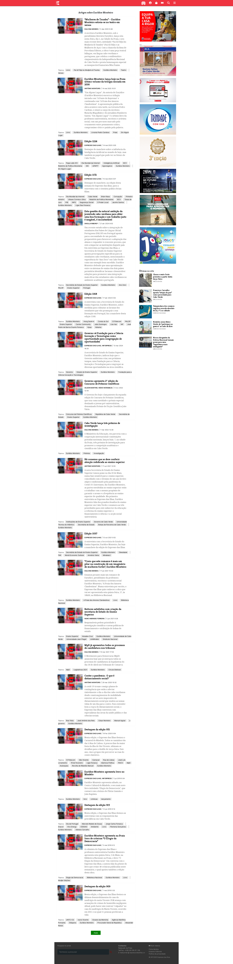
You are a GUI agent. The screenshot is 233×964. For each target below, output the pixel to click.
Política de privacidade (157, 954)
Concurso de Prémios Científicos (79, 414)
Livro (68, 70)
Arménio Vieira (93, 555)
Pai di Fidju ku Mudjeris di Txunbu (86, 70)
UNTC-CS (70, 920)
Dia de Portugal (72, 824)
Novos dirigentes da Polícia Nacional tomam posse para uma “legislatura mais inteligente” (163, 342)
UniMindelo (94, 639)
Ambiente (94, 827)
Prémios (86, 453)
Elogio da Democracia (74, 877)
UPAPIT (95, 166)
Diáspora (72, 923)
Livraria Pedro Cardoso (100, 132)
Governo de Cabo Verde (103, 522)
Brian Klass (105, 197)
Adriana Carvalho (82, 830)
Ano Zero (122, 285)
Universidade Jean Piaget (76, 639)
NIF (121, 324)
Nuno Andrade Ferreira (94, 619)
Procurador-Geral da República (109, 923)
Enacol (60, 827)
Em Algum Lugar (64, 169)
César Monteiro (104, 721)
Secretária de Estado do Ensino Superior (82, 285)
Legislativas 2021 (80, 670)
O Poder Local (102, 202)
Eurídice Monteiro (110, 70)
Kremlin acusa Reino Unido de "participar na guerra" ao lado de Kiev (163, 324)
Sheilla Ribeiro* (91, 223)
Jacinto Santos (118, 202)
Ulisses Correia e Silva (77, 199)
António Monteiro (92, 88)
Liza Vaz (113, 324)
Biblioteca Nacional (94, 877)
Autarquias (64, 766)
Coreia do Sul (102, 321)
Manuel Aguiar (119, 721)
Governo (69, 372)
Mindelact (106, 555)
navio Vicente (82, 920)
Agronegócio (107, 166)
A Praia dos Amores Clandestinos (96, 600)
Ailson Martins (91, 388)
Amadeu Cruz (87, 636)
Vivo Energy (72, 827)
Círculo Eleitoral (114, 670)
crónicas (93, 799)
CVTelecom (116, 321)
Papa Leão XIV (72, 163)
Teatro (123, 70)
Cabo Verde (92, 197)
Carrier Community (83, 324)
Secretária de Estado (86, 525)
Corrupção (117, 197)
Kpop (89, 327)
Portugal (86, 288)
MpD (68, 670)
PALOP (60, 288)
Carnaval (95, 760)
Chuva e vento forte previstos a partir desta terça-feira (162, 276)
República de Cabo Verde (105, 414)
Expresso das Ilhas (92, 145)
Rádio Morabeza (105, 388)
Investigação (98, 453)
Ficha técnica (153, 949)
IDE (87, 166)
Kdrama (98, 327)
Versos (60, 73)
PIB (66, 202)
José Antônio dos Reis (86, 721)
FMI (59, 555)
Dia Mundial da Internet (90, 163)
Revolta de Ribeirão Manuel (82, 766)
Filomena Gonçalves (118, 827)
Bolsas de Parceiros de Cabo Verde (112, 525)
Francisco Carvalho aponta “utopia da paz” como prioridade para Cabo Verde (162, 293)
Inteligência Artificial (111, 163)
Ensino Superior (73, 288)
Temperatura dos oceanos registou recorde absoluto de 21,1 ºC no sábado (163, 308)
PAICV (120, 763)
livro (85, 799)
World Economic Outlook (74, 555)
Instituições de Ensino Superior (78, 522)
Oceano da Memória (100, 920)
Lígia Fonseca (91, 763)
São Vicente (83, 760)
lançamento (106, 799)
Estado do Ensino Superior (86, 372)
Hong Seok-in (88, 321)
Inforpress (107, 346)
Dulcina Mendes (91, 29)
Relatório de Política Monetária (70, 166)
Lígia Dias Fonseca (82, 205)
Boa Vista (70, 721)
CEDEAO (83, 827)
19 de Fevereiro (76, 763)
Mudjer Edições (64, 880)
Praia (115, 132)
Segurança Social (86, 202)
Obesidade (122, 552)
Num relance (155, 946)
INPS (73, 202)
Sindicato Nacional (109, 639)
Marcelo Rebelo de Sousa (92, 824)
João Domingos (100, 324)
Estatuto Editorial (155, 951)
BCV (125, 163)
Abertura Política (107, 763)
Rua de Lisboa (108, 760)
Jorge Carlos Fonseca (114, 824)
